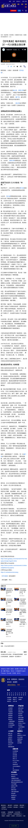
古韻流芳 (10, 737)
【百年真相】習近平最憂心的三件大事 (9, 611)
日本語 (14, 673)
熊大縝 (22, 188)
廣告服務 (16, 807)
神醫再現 (19, 741)
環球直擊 (10, 710)
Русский (9, 673)
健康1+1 (19, 733)
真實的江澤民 (14, 786)
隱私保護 (22, 805)
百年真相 (4, 576)
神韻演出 (9, 701)
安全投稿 (10, 807)
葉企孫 (15, 90)
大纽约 (8, 668)
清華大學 (21, 90)
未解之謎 (10, 733)
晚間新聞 (10, 713)
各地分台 (18, 1)
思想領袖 (20, 715)
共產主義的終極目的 (16, 780)
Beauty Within (16, 760)
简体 (26, 1)
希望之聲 (10, 814)
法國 (4, 671)
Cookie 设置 (14, 825)
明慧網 (3, 815)
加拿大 (12, 668)
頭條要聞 (9, 697)
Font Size (21, 66)
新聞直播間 (13, 10)
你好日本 (15, 753)
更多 (24, 815)
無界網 (13, 815)
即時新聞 (20, 697)
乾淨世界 (4, 814)
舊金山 (8, 671)
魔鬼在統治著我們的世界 (17, 782)
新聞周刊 (10, 717)
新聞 (8, 690)
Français (3, 673)
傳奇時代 (13, 776)
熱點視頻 (15, 697)
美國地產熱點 (11, 746)
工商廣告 (13, 799)
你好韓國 (15, 754)
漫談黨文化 (13, 795)
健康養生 (20, 731)
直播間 (15, 682)
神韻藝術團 (10, 812)
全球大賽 (15, 701)
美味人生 (15, 758)
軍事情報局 (20, 719)
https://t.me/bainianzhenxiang (9, 572)
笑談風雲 (10, 735)
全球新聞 (10, 708)
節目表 (9, 682)
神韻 (10, 1)
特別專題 (11, 35)
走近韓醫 (19, 742)
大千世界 (15, 762)
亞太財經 (10, 727)
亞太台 (12, 671)
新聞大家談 (20, 708)
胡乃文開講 (20, 737)
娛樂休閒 (15, 749)
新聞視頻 (11, 706)
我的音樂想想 (16, 770)
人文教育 (10, 731)
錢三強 (18, 97)
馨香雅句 (10, 739)
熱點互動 (20, 710)
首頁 (2, 35)
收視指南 (16, 805)
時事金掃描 (20, 711)
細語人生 (20, 729)
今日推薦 (9, 699)
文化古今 (10, 744)
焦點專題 (6, 35)
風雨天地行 (13, 789)
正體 (23, 1)
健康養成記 (20, 739)
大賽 (14, 1)
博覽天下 (15, 699)
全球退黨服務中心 (18, 814)
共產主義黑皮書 (15, 791)
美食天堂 (15, 756)
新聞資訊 (14, 679)
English (23, 671)
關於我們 (10, 805)
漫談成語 (10, 741)
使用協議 (4, 807)
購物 (18, 684)
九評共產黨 (13, 784)
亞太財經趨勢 (11, 725)
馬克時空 (20, 725)
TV (19, 10)
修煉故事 (13, 797)
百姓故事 (13, 793)
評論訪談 (21, 706)
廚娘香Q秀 (15, 764)
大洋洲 (21, 668)
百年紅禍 (13, 787)
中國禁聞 (10, 711)
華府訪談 (10, 719)
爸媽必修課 (10, 742)
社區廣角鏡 (11, 723)
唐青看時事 (20, 721)
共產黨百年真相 (18, 35)
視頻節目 (21, 679)
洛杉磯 (16, 668)
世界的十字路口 (22, 723)
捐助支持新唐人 (12, 684)
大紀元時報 (17, 812)
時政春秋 (20, 713)
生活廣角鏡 (15, 751)
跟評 (25, 652)
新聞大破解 (20, 717)
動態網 (8, 815)
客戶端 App (4, 809)
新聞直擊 (10, 715)
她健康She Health (21, 735)
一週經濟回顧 (11, 721)
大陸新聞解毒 (21, 727)
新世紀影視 (19, 815)
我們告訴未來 (14, 774)
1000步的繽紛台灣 (16, 767)
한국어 (19, 673)
